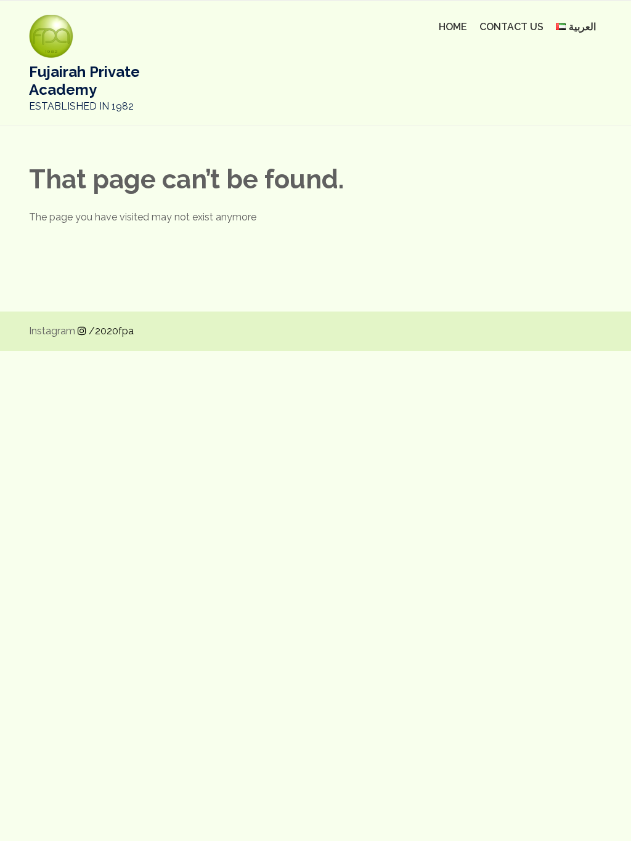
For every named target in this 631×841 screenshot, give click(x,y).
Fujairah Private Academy (84, 81)
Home (453, 27)
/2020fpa (110, 331)
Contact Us (511, 27)
